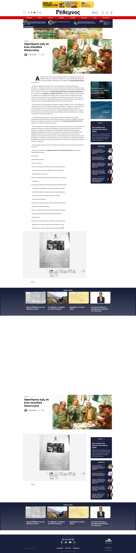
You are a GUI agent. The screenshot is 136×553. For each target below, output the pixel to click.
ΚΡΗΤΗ (40, 17)
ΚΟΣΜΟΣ (61, 17)
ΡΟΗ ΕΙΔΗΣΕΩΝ (28, 27)
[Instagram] (31, 12)
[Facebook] (28, 12)
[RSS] (40, 12)
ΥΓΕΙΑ (94, 17)
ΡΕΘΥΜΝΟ (29, 17)
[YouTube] (34, 12)
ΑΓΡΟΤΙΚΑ (84, 17)
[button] (80, 271)
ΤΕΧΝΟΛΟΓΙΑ (106, 17)
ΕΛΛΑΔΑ (50, 17)
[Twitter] (37, 12)
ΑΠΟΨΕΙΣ (72, 17)
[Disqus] (68, 337)
